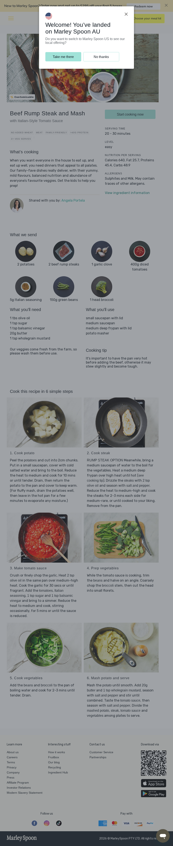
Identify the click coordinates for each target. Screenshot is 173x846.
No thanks (101, 57)
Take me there (63, 57)
